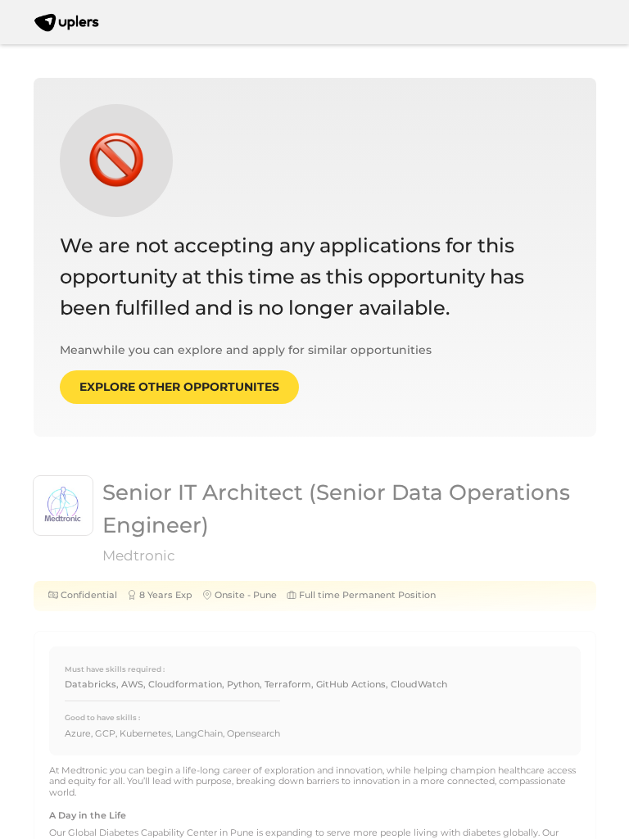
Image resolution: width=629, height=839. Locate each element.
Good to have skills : (102, 717)
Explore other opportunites (179, 386)
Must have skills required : (115, 668)
